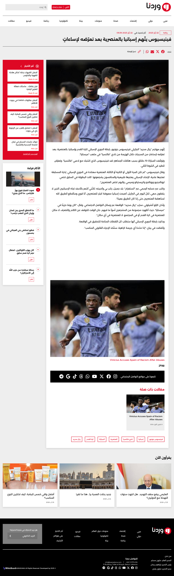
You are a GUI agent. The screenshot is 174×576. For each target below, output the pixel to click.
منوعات (98, 21)
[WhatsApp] (87, 376)
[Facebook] (163, 52)
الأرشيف (59, 540)
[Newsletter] (10, 536)
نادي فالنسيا (128, 439)
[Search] (45, 7)
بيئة (81, 21)
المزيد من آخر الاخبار (30, 154)
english (57, 7)
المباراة (102, 439)
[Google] (68, 376)
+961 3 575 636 (132, 562)
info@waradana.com (113, 562)
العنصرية (114, 439)
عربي (67, 6)
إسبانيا (141, 439)
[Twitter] (157, 52)
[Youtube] (94, 376)
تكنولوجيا (63, 21)
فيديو (28, 21)
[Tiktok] (75, 376)
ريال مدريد (77, 439)
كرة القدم (89, 439)
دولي (150, 21)
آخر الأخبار (59, 531)
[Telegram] (61, 376)
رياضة (46, 21)
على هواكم (58, 536)
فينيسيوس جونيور (156, 439)
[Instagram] (115, 376)
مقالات (11, 21)
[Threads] (81, 376)
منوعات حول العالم (100, 531)
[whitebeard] (9, 568)
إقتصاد (133, 21)
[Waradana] (158, 7)
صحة (115, 21)
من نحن (168, 556)
